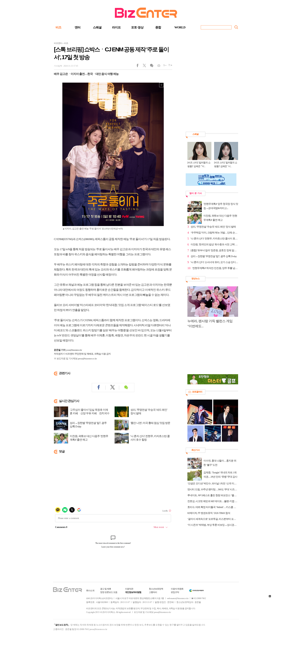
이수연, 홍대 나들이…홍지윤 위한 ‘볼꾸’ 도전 (219, 462)
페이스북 (140, 66)
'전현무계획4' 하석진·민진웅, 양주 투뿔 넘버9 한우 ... (215, 268)
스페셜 (97, 27)
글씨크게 (169, 66)
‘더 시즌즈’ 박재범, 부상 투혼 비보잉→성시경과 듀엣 (212, 525)
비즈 (58, 27)
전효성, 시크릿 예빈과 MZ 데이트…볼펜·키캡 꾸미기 (212, 501)
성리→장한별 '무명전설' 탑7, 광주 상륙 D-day (88, 424)
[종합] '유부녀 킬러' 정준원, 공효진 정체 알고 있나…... (214, 250)
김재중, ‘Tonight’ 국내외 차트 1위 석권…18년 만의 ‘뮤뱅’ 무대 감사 (220, 474)
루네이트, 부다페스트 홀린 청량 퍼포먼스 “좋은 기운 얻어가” (212, 495)
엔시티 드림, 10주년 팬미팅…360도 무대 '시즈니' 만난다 (212, 489)
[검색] (236, 27)
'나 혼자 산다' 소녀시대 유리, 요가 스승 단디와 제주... (214, 262)
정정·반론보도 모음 (108, 592)
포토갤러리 (197, 391)
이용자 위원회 (177, 589)
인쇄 (157, 66)
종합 (158, 27)
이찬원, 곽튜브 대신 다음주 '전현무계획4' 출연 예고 (89, 438)
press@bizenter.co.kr (87, 358)
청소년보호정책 (156, 589)
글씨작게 (163, 66)
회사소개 (90, 590)
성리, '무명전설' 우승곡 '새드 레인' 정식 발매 (148, 411)
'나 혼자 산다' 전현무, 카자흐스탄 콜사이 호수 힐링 (150, 438)
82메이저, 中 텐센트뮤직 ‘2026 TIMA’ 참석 (208, 513)
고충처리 (153, 592)
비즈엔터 (58, 43)
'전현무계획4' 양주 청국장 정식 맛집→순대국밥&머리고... (220, 206)
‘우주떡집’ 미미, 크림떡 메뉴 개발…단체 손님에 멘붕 (214, 232)
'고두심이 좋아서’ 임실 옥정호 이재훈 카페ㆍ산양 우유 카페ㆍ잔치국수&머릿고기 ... (89, 413)
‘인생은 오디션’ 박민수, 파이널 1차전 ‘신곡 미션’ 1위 (212, 483)
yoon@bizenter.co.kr (74, 350)
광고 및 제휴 (105, 589)
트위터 (146, 66)
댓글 (151, 66)
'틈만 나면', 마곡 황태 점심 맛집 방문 (150, 422)
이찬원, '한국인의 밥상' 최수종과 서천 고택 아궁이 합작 (214, 244)
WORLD (179, 27)
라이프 (116, 27)
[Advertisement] (211, 353)
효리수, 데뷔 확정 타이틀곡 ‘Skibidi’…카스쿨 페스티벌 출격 (212, 507)
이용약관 (129, 589)
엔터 (77, 27)
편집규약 (175, 592)
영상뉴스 (195, 278)
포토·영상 (137, 27)
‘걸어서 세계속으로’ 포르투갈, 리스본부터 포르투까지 (212, 519)
